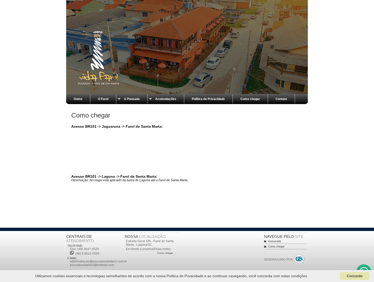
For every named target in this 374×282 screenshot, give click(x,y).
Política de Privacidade (208, 99)
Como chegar (250, 99)
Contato (281, 99)
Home (78, 99)
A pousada (274, 241)
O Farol (103, 99)
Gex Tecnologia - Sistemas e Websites (299, 259)
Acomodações (165, 99)
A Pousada (132, 99)
